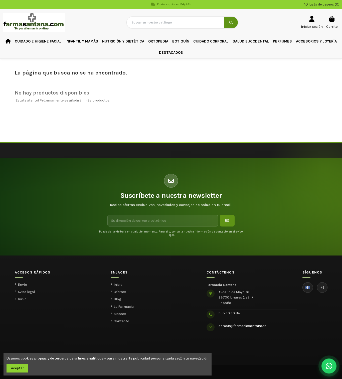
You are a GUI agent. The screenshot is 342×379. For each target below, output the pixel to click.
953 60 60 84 (229, 313)
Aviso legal (26, 292)
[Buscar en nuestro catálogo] (231, 22)
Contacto (121, 321)
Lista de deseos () (323, 4)
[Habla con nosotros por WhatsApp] (328, 366)
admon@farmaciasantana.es (242, 326)
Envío (22, 284)
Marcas (120, 314)
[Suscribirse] (227, 220)
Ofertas (120, 292)
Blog (117, 299)
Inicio (22, 299)
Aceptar (17, 368)
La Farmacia (124, 306)
